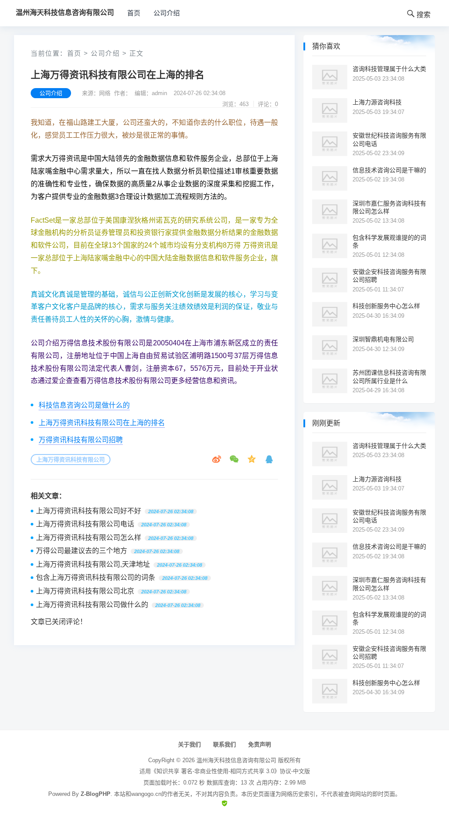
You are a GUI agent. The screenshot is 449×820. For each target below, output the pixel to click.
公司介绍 (166, 13)
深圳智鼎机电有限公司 (383, 339)
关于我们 (189, 744)
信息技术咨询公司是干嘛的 (389, 170)
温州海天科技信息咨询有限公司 (236, 760)
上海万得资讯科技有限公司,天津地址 (93, 564)
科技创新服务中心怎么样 (386, 305)
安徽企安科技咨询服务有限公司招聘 (389, 275)
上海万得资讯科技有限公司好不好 (88, 511)
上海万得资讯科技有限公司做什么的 (92, 604)
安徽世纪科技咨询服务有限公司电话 (389, 139)
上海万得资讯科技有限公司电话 (85, 524)
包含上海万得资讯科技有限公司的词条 (95, 577)
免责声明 (259, 744)
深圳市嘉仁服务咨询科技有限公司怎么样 (389, 207)
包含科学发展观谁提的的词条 (389, 241)
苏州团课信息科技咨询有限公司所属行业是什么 (389, 376)
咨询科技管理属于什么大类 (389, 68)
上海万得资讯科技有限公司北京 (85, 591)
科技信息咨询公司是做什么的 (84, 405)
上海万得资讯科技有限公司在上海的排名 (102, 422)
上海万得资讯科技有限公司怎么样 (88, 537)
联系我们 (224, 744)
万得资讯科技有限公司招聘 (81, 440)
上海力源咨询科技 (377, 102)
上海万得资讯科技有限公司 (70, 459)
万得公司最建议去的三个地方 (81, 550)
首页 (133, 13)
